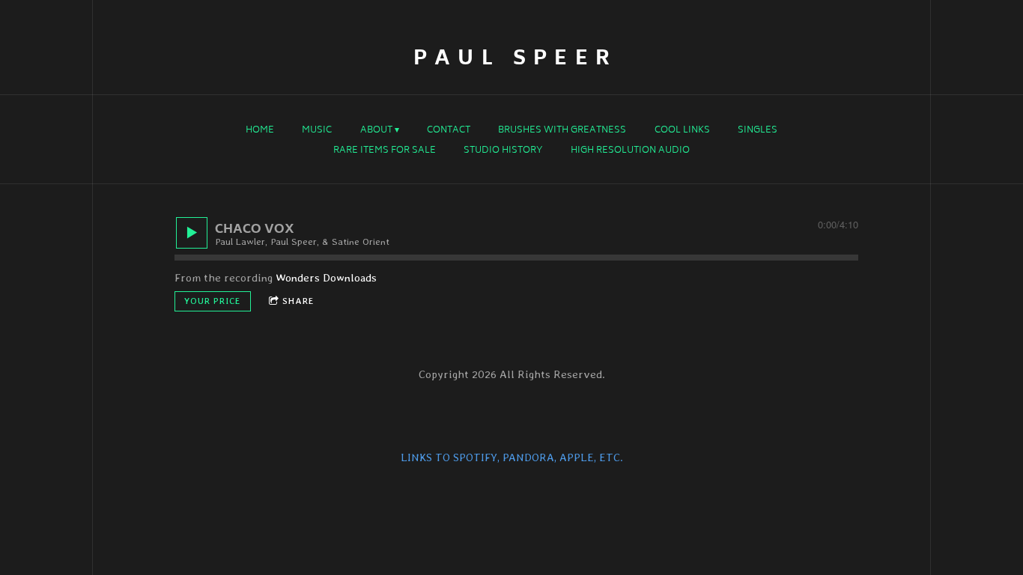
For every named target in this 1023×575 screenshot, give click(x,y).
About (376, 131)
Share (298, 301)
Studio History (503, 151)
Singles (757, 131)
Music (317, 131)
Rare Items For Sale (384, 151)
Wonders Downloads (326, 278)
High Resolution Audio (630, 151)
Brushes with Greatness (562, 131)
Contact (448, 131)
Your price (212, 301)
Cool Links (682, 131)
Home (260, 131)
